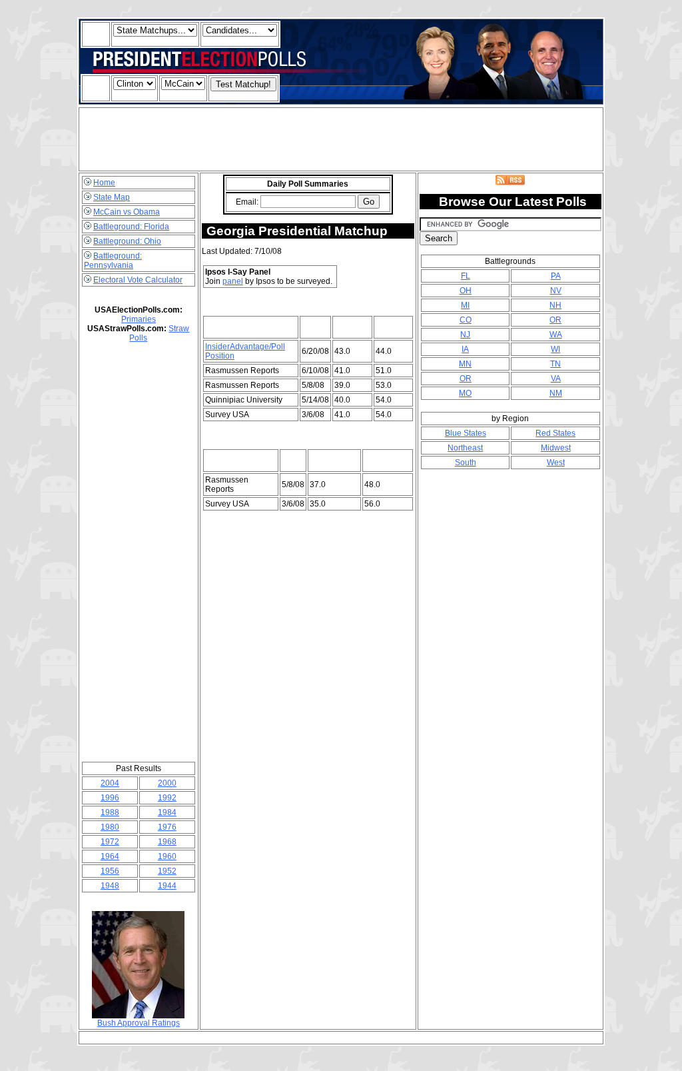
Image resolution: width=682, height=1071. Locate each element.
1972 (110, 841)
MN (465, 364)
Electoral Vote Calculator (137, 280)
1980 (110, 827)
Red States (555, 433)
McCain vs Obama (126, 212)
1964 (110, 856)
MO (465, 393)
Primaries (138, 319)
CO (466, 320)
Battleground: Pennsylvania (113, 260)
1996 (110, 797)
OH (466, 290)
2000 (167, 783)
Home (104, 182)
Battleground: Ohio (127, 241)
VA (556, 378)
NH (555, 305)
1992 (167, 797)
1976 (167, 827)
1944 (167, 885)
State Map (111, 197)
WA (555, 334)
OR (555, 320)
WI (555, 349)
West (556, 462)
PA (556, 276)
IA (465, 349)
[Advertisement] (341, 139)
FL (465, 276)
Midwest (556, 448)
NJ (465, 334)
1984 (167, 812)
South (465, 462)
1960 (167, 856)
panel (232, 281)
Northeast (465, 448)
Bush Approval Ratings (138, 1023)
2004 (110, 783)
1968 (167, 841)
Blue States (465, 433)
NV (555, 290)
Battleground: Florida (131, 226)
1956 (110, 871)
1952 (167, 871)
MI (465, 305)
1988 (110, 812)
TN (555, 364)
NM (555, 393)
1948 (110, 885)
